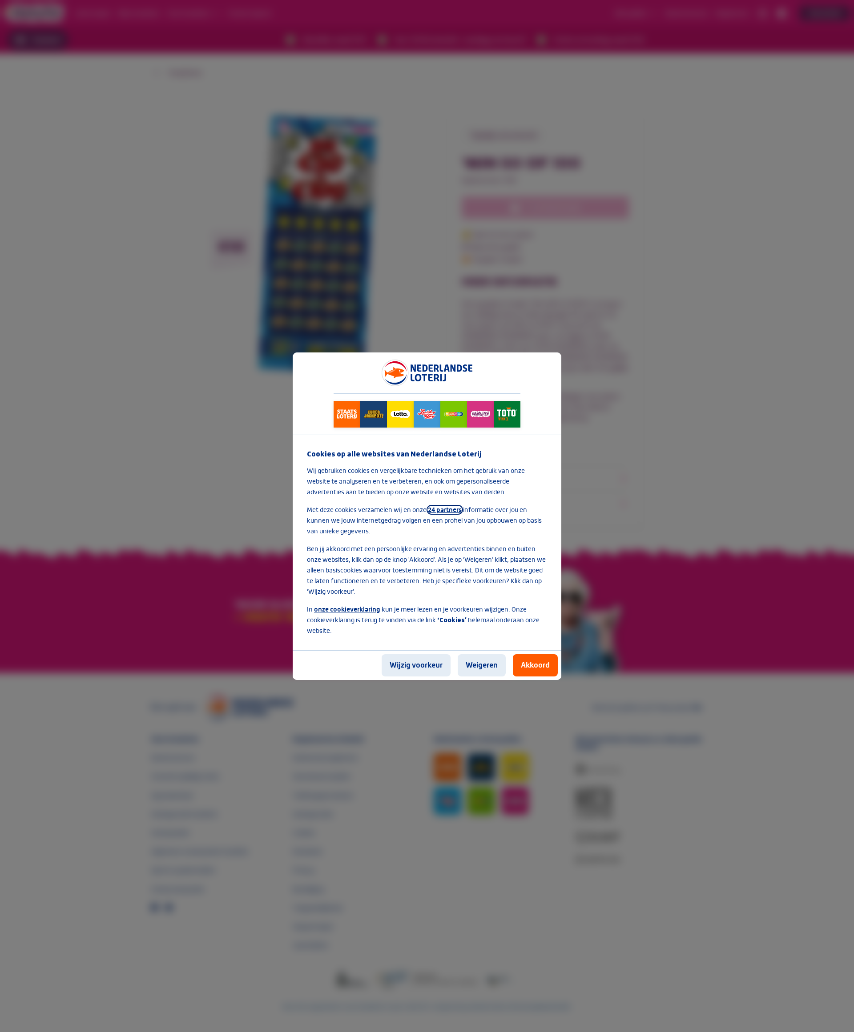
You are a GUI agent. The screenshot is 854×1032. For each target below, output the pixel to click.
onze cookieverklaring (347, 609)
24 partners (445, 509)
